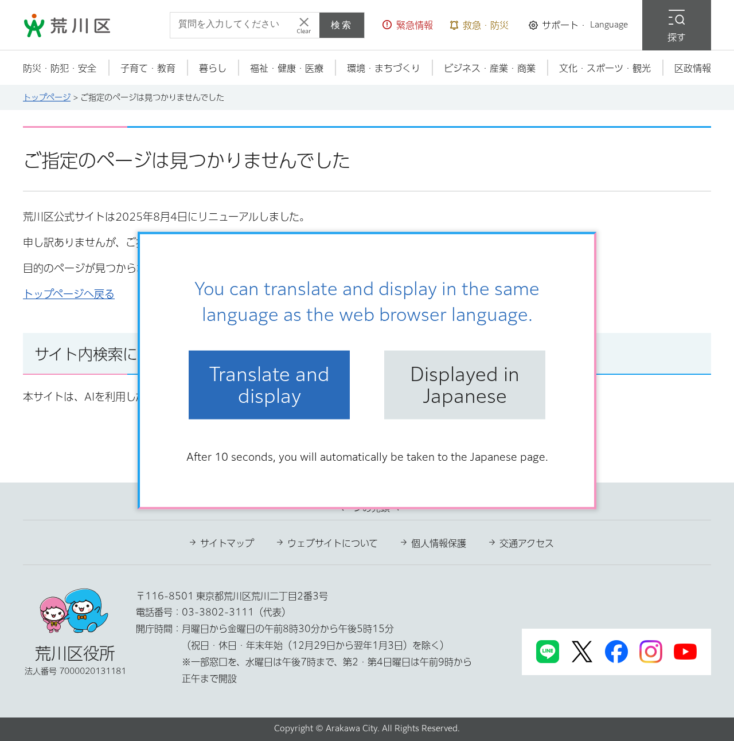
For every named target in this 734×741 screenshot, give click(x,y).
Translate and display (269, 384)
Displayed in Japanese (465, 384)
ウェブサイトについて (332, 543)
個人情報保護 (438, 543)
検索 (342, 25)
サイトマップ (227, 543)
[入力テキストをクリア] (304, 25)
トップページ (47, 97)
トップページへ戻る (69, 294)
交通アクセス (526, 543)
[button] (408, 25)
